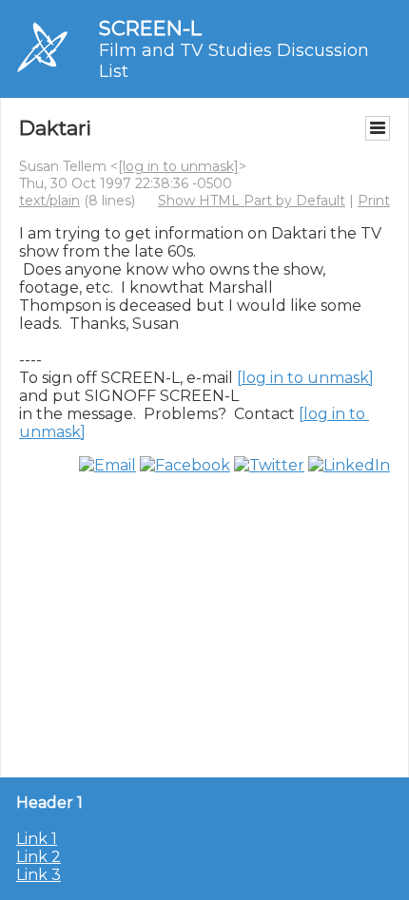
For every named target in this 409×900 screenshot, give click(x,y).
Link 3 (38, 875)
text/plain (49, 200)
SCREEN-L (150, 28)
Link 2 (38, 857)
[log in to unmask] (178, 166)
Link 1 (36, 839)
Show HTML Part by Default (251, 200)
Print (374, 200)
